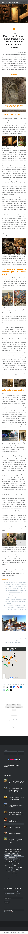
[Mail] (19, 759)
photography (19, 707)
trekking (15, 871)
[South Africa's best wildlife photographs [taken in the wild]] (14, 810)
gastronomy (8, 859)
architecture (17, 849)
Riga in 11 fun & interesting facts (16, 833)
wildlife (7, 878)
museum (16, 863)
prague (14, 33)
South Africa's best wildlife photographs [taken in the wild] (16, 813)
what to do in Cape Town (11, 876)
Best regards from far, (9, 2)
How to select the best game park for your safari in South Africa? (16, 782)
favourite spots (18, 855)
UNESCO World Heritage (11, 873)
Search (5, 750)
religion (7, 869)
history (18, 704)
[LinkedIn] (15, 759)
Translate (14, 911)
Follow (7, 902)
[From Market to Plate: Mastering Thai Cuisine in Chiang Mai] (14, 795)
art (6, 851)
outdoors (8, 867)
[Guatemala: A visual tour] (14, 825)
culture (13, 704)
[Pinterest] (13, 759)
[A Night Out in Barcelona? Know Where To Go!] (14, 818)
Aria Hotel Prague (10, 607)
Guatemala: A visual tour (14, 827)
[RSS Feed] (17, 759)
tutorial (18, 640)
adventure (8, 849)
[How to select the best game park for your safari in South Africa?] (14, 779)
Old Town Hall (14, 597)
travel (14, 709)
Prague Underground (10, 599)
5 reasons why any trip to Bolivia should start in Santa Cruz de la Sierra (16, 841)
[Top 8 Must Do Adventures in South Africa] (14, 803)
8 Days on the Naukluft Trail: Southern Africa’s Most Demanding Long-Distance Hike (16, 790)
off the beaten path (10, 707)
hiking (7, 861)
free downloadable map (11, 857)
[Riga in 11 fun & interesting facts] (14, 831)
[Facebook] (8, 759)
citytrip (8, 704)
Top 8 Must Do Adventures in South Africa (15, 806)
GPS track (17, 859)
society (15, 869)
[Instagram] (11, 759)
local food (8, 863)
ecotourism (8, 855)
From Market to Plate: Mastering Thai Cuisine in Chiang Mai (16, 798)
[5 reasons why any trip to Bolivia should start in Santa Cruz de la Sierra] (14, 837)
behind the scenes (15, 851)
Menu (24, 2)
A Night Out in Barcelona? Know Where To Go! (16, 820)
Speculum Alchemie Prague (15, 592)
